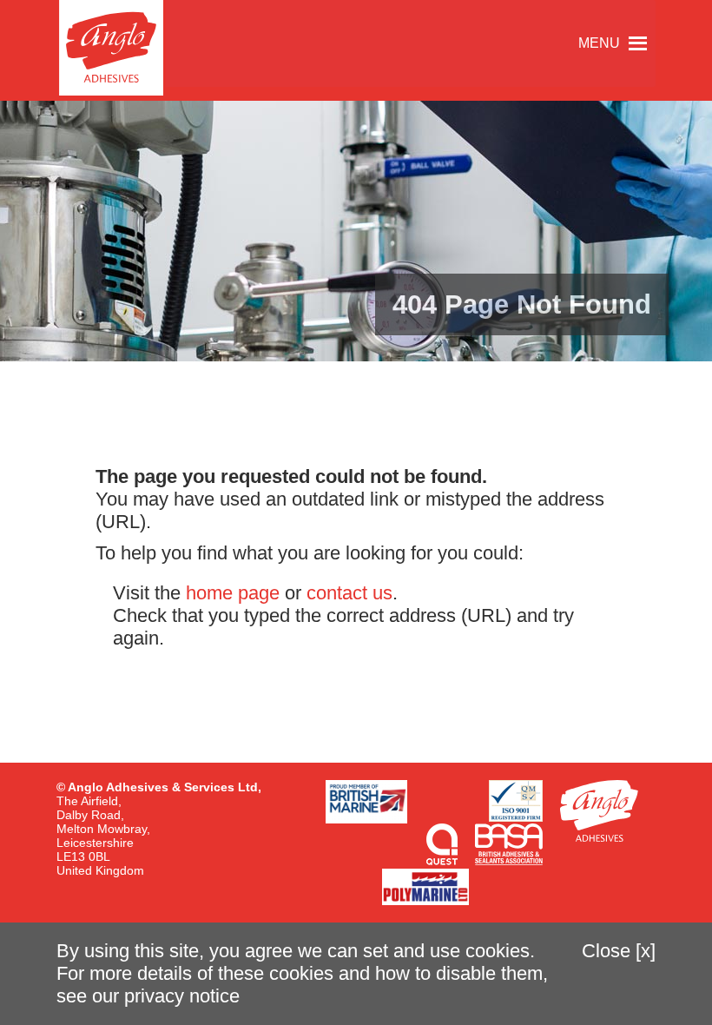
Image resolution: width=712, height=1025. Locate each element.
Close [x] (619, 951)
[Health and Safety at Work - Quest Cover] (442, 844)
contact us (349, 593)
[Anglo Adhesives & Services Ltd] (111, 48)
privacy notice (182, 996)
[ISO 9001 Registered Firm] (516, 801)
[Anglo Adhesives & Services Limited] (599, 811)
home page (233, 593)
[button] (599, 43)
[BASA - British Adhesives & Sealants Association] (509, 844)
